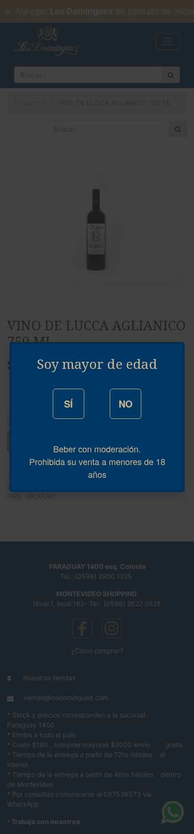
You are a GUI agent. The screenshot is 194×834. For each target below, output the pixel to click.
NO (126, 403)
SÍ (68, 403)
